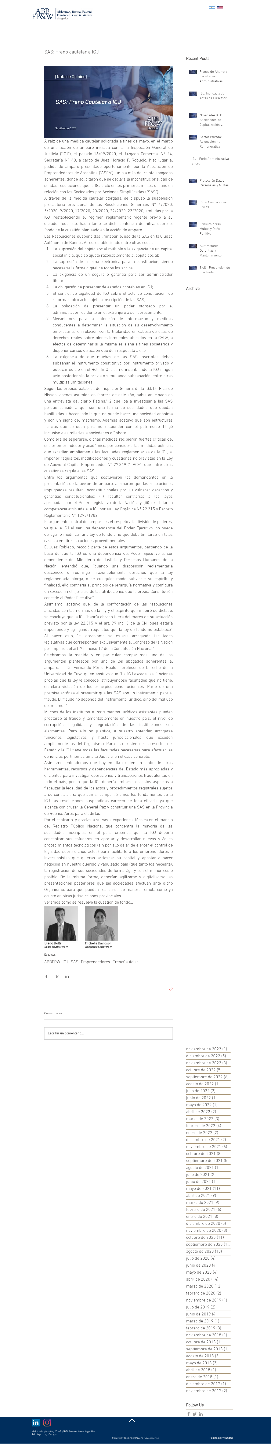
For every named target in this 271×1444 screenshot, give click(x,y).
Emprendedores (95, 962)
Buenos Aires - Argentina (82, 1431)
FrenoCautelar (125, 962)
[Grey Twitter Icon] (194, 1414)
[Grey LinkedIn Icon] (200, 1414)
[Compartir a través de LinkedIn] (67, 976)
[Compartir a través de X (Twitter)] (57, 976)
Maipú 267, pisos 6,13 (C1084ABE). (50, 1431)
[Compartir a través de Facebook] (46, 976)
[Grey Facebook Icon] (188, 1414)
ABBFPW (52, 962)
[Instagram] (47, 1422)
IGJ (65, 962)
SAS (74, 962)
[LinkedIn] (36, 1422)
